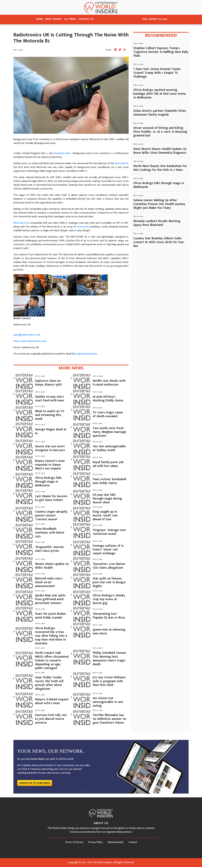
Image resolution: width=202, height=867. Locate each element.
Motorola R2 (121, 163)
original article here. (86, 354)
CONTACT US (86, 19)
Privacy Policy (95, 842)
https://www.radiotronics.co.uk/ (30, 341)
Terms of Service (74, 842)
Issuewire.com (61, 153)
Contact (132, 842)
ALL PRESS (70, 19)
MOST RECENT (53, 19)
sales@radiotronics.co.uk (26, 335)
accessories (83, 227)
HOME (39, 19)
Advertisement (115, 842)
